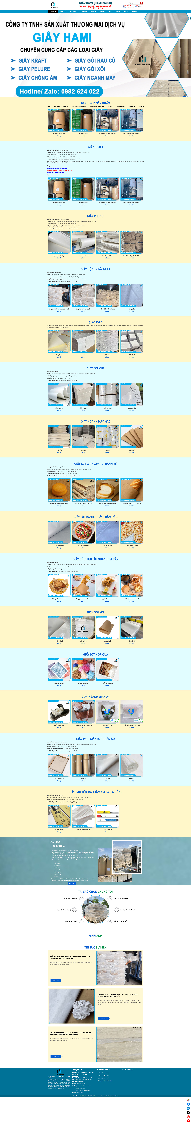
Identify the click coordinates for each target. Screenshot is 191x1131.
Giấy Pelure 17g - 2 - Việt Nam (132, 256)
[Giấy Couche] (59, 394)
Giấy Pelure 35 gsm (83, 256)
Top (188, 1125)
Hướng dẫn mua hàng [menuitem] (103, 1072)
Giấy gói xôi (110, 106)
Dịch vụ (102, 11)
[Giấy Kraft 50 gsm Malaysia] (107, 120)
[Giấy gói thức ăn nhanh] (59, 585)
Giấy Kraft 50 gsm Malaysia (107, 133)
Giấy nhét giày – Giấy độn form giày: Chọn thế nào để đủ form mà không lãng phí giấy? (118, 995)
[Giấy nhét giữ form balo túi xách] (59, 295)
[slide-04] (186, 96)
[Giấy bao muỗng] (59, 816)
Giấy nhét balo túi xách (107, 309)
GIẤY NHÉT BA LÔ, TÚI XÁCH (83, 725)
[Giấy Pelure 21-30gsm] (59, 242)
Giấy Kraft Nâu (83, 133)
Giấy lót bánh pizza (83, 545)
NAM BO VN (91, 1095)
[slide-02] (185, 96)
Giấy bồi (59, 450)
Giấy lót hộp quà (121, 106)
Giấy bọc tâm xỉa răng (83, 829)
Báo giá (118, 11)
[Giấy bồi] (59, 436)
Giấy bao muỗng (59, 829)
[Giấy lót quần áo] (59, 765)
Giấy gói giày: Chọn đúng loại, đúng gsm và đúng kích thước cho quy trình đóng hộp (70, 957)
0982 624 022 (82, 1083)
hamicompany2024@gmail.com (83, 1090)
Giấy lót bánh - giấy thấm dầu (79, 106)
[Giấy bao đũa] (107, 816)
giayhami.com (80, 1092)
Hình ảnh (93, 11)
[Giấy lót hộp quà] (59, 669)
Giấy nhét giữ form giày (83, 309)
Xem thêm (71, 883)
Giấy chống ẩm (57, 865)
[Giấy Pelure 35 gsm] (83, 242)
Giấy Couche (59, 408)
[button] (139, 857)
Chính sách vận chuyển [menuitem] (103, 1078)
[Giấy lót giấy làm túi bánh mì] (59, 490)
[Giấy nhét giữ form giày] (83, 295)
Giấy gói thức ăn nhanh (59, 599)
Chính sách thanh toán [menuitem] (103, 1075)
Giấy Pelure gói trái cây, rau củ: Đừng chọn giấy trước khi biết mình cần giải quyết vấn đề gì (70, 1034)
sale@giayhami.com (80, 1088)
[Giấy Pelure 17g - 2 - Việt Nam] (131, 242)
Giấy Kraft (56, 861)
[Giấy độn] (131, 295)
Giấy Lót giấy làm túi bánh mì (61, 106)
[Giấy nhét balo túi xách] (107, 295)
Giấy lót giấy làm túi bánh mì (59, 503)
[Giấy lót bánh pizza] (83, 532)
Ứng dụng (84, 11)
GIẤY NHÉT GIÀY (59, 725)
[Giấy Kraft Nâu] (83, 120)
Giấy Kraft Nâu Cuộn (59, 133)
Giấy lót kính (132, 106)
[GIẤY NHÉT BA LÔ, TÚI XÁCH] (83, 711)
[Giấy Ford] (59, 341)
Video (110, 11)
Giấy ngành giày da (143, 106)
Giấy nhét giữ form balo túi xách (59, 309)
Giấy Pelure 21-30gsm (59, 256)
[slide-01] (183, 96)
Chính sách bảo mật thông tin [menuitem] (105, 1080)
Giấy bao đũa (108, 829)
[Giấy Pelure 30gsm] (107, 242)
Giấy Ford (59, 355)
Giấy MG (83, 778)
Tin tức (126, 11)
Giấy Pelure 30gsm (107, 256)
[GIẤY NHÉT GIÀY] (59, 711)
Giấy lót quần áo (59, 778)
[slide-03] (187, 96)
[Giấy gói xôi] (59, 627)
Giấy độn (132, 309)
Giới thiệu (63, 11)
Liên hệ (134, 11)
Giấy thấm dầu (59, 545)
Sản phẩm (73, 11)
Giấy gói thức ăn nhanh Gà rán (97, 106)
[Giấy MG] (83, 765)
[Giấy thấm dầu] (59, 532)
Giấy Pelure (57, 863)
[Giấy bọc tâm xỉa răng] (83, 816)
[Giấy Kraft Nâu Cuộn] (59, 120)
